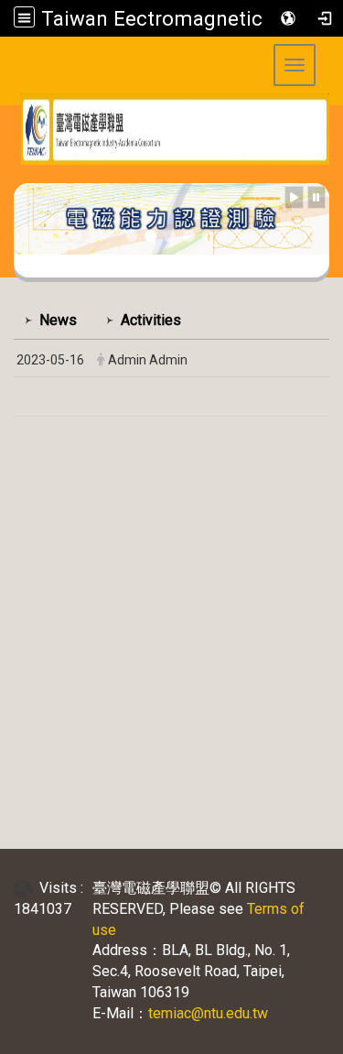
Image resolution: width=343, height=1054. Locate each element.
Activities (151, 320)
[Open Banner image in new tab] (171, 217)
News (58, 320)
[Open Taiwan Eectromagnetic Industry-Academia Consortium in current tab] (171, 129)
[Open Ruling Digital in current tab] (26, 887)
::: (7, 176)
